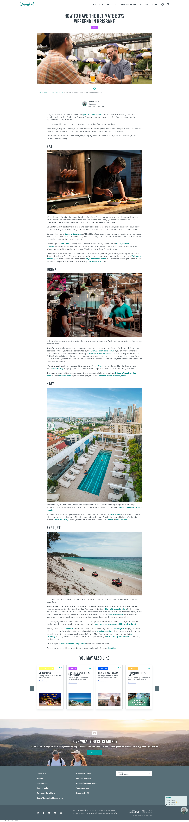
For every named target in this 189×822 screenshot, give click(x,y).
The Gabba (66, 243)
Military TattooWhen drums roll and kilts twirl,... (50, 676)
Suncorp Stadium (73, 234)
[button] (32, 688)
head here (113, 648)
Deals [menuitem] (154, 4)
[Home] (27, 6)
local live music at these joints (112, 375)
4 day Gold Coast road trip (109, 673)
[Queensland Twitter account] (49, 813)
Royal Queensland (105, 631)
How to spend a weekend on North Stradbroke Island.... (78, 678)
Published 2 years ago (96, 106)
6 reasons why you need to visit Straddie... (79, 674)
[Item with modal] (94, 58)
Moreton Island (116, 614)
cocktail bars (65, 375)
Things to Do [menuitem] (112, 4)
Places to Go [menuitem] (98, 4)
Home (39, 92)
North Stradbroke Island (116, 609)
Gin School (68, 628)
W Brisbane (115, 514)
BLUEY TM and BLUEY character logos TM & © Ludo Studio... (139, 678)
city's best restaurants (96, 259)
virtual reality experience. (117, 636)
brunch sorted (95, 261)
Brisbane (47, 92)
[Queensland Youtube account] (55, 813)
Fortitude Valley (61, 520)
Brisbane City (56, 92)
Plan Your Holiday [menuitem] (128, 4)
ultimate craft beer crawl (102, 351)
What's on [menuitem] (144, 4)
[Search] (168, 4)
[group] (50, 688)
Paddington (119, 628)
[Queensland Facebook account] (44, 813)
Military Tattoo (45, 673)
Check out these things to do (72, 643)
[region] (94, 131)
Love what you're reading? (95, 741)
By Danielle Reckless (93, 102)
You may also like (94, 657)
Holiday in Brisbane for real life (137, 674)
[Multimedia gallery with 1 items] (94, 58)
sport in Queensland (91, 114)
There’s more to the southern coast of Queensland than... (108, 676)
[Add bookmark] (94, 88)
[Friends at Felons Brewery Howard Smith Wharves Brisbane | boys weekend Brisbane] (94, 58)
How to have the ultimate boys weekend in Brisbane (94, 18)
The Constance (123, 520)
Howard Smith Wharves (100, 353)
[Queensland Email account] (61, 813)
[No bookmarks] (162, 4)
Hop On (97, 366)
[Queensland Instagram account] (38, 813)
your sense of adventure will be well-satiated (115, 624)
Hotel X (110, 520)
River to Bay (57, 368)
